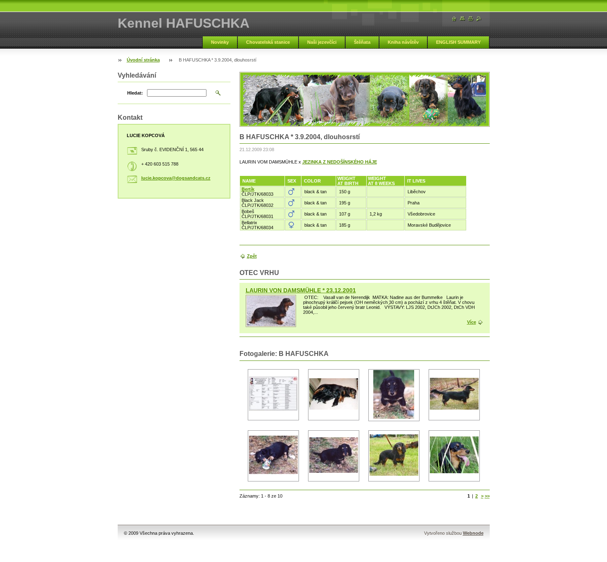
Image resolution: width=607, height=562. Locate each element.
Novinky (220, 42)
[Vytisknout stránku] (470, 19)
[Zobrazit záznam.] (271, 311)
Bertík (248, 189)
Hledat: (135, 92)
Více (471, 322)
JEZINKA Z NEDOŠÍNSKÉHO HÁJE (339, 161)
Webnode (473, 533)
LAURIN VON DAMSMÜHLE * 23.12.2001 (301, 290)
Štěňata (362, 42)
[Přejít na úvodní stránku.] (454, 19)
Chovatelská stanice (268, 42)
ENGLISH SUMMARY (458, 42)
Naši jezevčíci (322, 42)
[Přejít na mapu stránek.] (462, 19)
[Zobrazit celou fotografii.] (273, 395)
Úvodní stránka (143, 59)
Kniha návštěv (403, 42)
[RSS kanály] (479, 19)
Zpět (252, 256)
